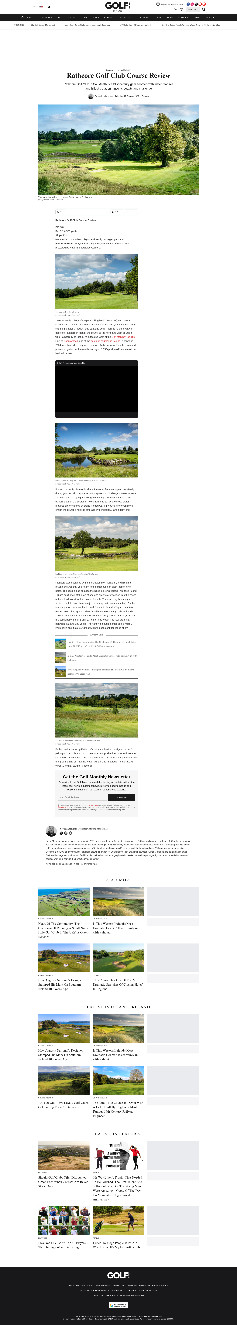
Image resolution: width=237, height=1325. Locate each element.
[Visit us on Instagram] (192, 4)
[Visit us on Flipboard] (204, 4)
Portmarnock (71, 341)
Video (170, 17)
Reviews (144, 17)
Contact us (118, 1285)
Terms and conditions (138, 1285)
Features (109, 17)
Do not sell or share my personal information (118, 1295)
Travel (197, 17)
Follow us (118, 212)
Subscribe (192, 9)
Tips (60, 17)
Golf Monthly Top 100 (123, 337)
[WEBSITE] (66, 833)
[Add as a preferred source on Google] (118, 1305)
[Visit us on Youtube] (200, 4)
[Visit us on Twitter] (196, 4)
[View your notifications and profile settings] (49, 7)
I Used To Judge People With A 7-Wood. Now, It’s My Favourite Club (190, 25)
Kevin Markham (105, 96)
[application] (96, 389)
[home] (22, 17)
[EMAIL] (71, 833)
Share (62, 212)
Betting (72, 17)
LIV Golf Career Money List (43, 25)
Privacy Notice (64, 807)
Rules (95, 17)
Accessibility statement (93, 1290)
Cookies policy (116, 1290)
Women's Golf (127, 17)
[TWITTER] (62, 833)
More (209, 17)
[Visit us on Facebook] (188, 4)
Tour (84, 17)
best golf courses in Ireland (105, 341)
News (29, 17)
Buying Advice (45, 17)
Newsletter (132, 212)
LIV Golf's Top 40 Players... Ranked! (135, 25)
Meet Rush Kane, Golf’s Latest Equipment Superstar (87, 25)
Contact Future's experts (95, 1285)
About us (74, 1285)
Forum (158, 17)
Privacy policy (160, 1285)
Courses (183, 17)
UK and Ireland (123, 70)
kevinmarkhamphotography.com (146, 855)
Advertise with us (147, 1290)
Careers (131, 1290)
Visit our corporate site (153, 1316)
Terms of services (91, 805)
